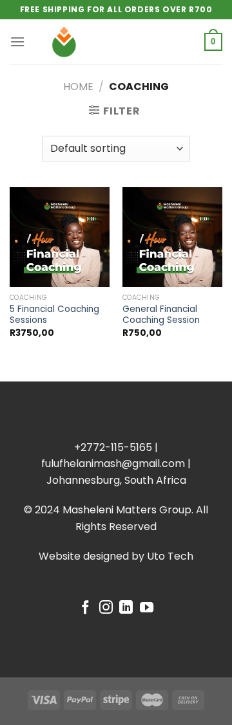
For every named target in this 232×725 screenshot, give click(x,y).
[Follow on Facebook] (85, 608)
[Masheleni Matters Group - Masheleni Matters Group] (116, 42)
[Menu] (17, 41)
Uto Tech (170, 556)
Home (78, 86)
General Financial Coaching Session (161, 315)
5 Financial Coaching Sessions (54, 315)
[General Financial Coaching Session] (172, 237)
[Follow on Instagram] (106, 608)
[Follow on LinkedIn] (126, 608)
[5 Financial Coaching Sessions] (60, 237)
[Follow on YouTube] (146, 608)
